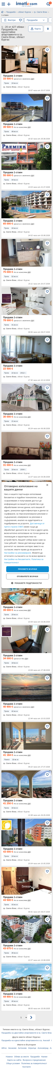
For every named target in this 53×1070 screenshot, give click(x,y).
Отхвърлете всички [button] (27, 576)
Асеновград (43, 1048)
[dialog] (26, 535)
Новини (9, 1057)
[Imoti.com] (2, 12)
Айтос (4, 1048)
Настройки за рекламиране (17, 552)
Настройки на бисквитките (17, 559)
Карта (38, 28)
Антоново (22, 1048)
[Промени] (43, 20)
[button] (26, 583)
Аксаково (12, 1048)
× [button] (47, 485)
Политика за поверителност (34, 1063)
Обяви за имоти (21, 1057)
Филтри (12, 20)
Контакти (26, 1067)
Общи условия (13, 1063)
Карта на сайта (14, 1060)
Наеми (44, 1057)
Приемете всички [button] (27, 569)
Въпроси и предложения (34, 1060)
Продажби (35, 1057)
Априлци (32, 1048)
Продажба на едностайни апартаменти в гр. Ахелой (25, 1040)
